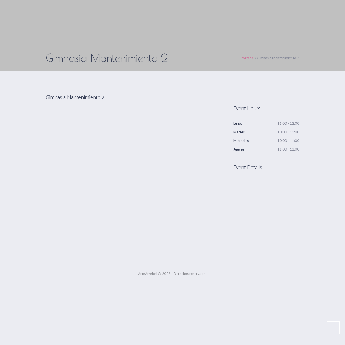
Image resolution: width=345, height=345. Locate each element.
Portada (247, 58)
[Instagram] (173, 253)
